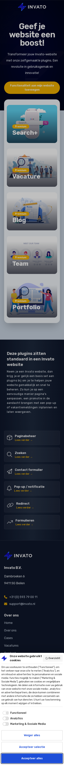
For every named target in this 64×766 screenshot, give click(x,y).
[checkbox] (13, 713)
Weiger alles (32, 735)
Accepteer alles (32, 758)
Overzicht (54, 658)
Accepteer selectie (32, 747)
